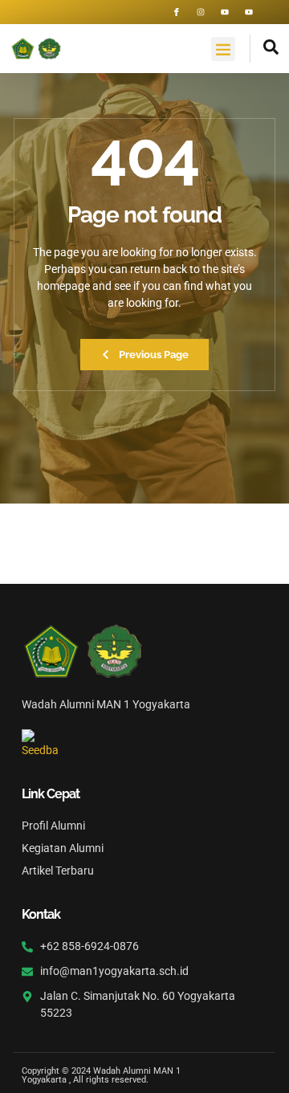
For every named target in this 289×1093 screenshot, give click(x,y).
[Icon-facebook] (177, 12)
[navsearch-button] (264, 49)
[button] (223, 49)
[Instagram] (201, 12)
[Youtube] (225, 12)
